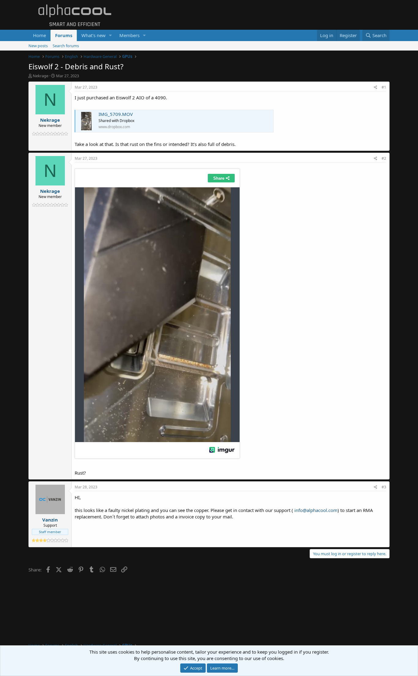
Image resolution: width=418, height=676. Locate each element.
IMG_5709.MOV (116, 114)
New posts (38, 45)
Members (129, 35)
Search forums (66, 45)
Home (39, 35)
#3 (384, 487)
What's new (93, 35)
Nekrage (40, 75)
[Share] (375, 87)
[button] (110, 35)
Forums (63, 35)
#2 (384, 158)
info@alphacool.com (316, 510)
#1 (384, 87)
